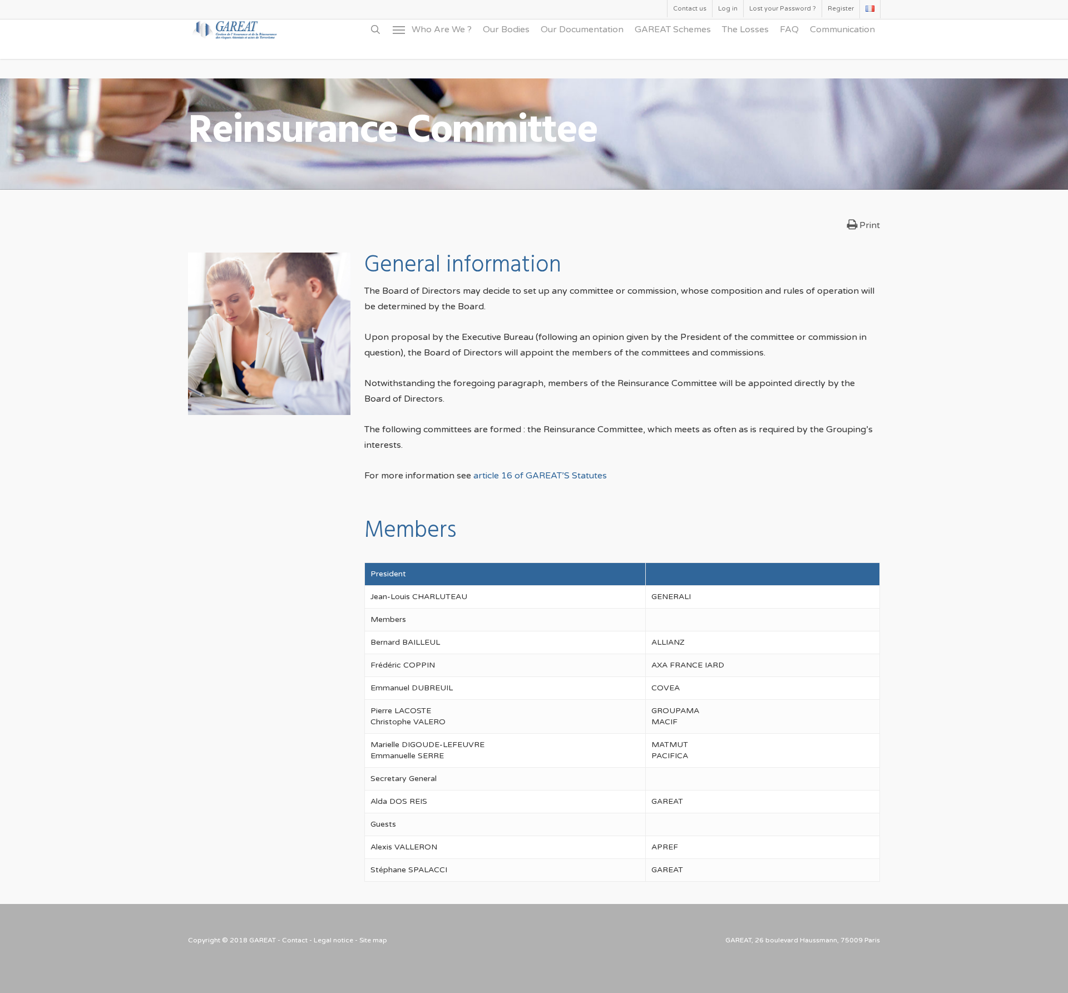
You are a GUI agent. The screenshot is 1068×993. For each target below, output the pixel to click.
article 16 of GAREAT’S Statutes (540, 475)
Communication (842, 29)
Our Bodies (506, 29)
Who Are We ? (442, 29)
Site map (373, 940)
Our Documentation (582, 29)
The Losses (745, 29)
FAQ (789, 29)
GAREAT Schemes (673, 29)
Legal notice (333, 940)
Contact (295, 940)
